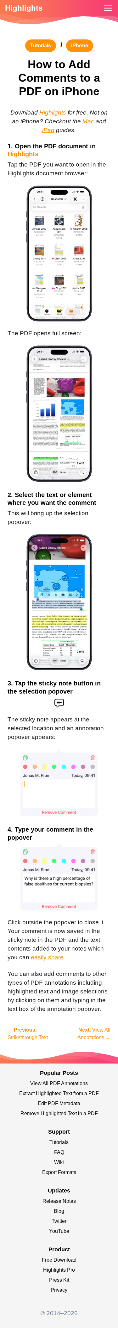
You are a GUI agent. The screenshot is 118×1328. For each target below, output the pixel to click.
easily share (47, 957)
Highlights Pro (59, 1270)
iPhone (79, 45)
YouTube (59, 1231)
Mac (88, 121)
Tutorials (59, 1142)
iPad (48, 130)
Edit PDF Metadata (59, 1103)
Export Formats (59, 1172)
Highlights (23, 8)
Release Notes (59, 1201)
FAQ (59, 1152)
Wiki (59, 1162)
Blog (59, 1211)
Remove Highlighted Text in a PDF (59, 1113)
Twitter (59, 1221)
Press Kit (59, 1280)
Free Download (59, 1260)
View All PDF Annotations (59, 1083)
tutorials (40, 45)
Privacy (59, 1290)
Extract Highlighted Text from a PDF (59, 1093)
